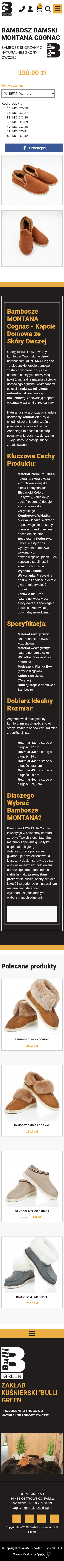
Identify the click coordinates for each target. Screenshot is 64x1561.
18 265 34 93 (42, 1503)
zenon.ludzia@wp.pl (37, 1508)
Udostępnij (38, 148)
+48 (30, 1503)
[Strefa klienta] (30, 8)
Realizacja (30, 1554)
